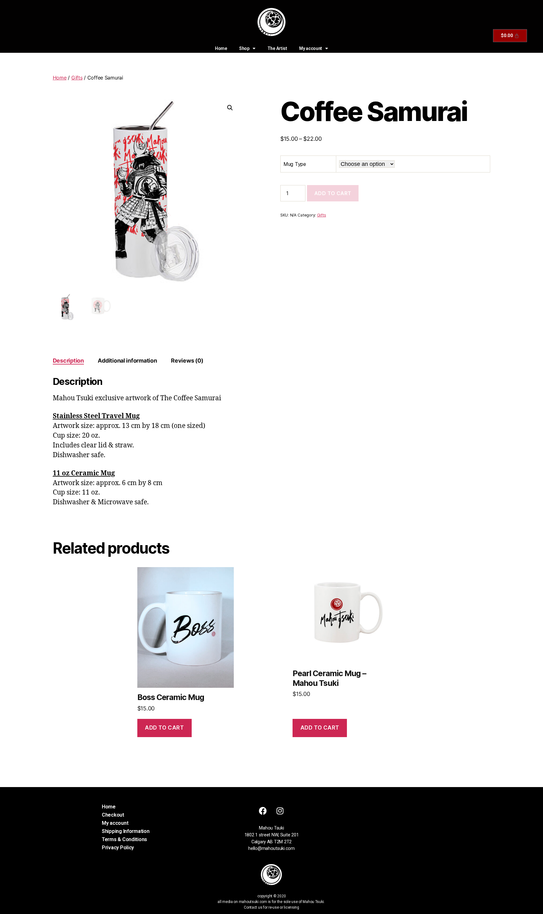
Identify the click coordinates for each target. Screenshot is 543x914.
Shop (244, 48)
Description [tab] (68, 360)
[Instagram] (280, 810)
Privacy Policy (118, 848)
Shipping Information (126, 831)
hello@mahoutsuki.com (271, 848)
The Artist (277, 48)
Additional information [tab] (127, 360)
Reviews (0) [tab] (187, 360)
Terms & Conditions (124, 839)
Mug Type (294, 164)
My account (310, 48)
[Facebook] (263, 810)
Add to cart (332, 193)
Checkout (113, 815)
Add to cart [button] (164, 728)
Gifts (77, 77)
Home (221, 48)
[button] (230, 107)
